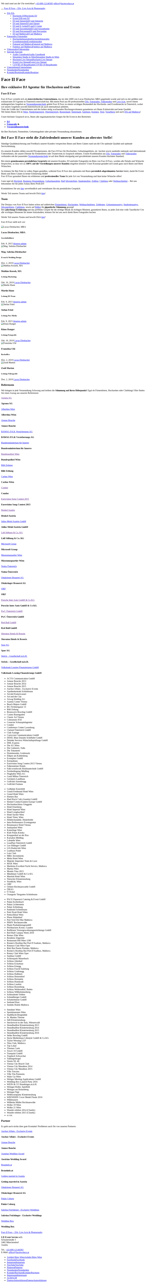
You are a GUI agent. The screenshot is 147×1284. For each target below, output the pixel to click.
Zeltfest (95, 181)
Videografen (106, 101)
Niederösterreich (36, 112)
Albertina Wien (8, 409)
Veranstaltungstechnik (36, 104)
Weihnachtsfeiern (87, 204)
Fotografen (116, 153)
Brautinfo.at (6, 1165)
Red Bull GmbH (8, 622)
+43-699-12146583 (44, 3)
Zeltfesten (100, 204)
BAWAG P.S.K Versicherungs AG (17, 431)
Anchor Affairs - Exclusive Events (16, 1131)
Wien (25, 112)
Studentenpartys (130, 204)
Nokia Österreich (9, 566)
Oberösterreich (51, 112)
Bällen (38, 207)
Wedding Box (7, 1221)
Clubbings (20, 207)
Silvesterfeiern (7, 207)
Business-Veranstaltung (33, 181)
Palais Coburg (7, 1198)
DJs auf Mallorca (132, 112)
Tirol (102, 112)
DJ (8, 121)
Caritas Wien (7, 476)
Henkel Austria (8, 510)
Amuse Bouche (8, 420)
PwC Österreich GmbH (12, 611)
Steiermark (76, 112)
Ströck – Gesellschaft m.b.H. (14, 656)
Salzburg (86, 112)
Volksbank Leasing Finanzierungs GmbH (20, 667)
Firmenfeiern (61, 204)
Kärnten (95, 112)
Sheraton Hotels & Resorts (13, 633)
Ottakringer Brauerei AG (12, 577)
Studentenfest (84, 181)
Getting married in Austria (13, 1176)
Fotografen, (95, 101)
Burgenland (65, 112)
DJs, (87, 101)
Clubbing (103, 181)
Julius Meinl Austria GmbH (13, 521)
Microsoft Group (8, 544)
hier (22, 188)
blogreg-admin (19, 243)
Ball (63, 181)
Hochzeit (18, 181)
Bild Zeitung (7, 465)
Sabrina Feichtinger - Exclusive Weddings (20, 1210)
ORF (3, 589)
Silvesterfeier (71, 181)
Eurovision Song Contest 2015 (15, 499)
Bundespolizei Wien (10, 454)
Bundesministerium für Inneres (15, 443)
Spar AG (5, 645)
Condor (4, 487)
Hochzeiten (73, 204)
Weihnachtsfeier (120, 181)
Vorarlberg (110, 112)
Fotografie (12, 124)
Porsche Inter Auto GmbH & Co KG (18, 600)
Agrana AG (6, 398)
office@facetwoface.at (64, 3)
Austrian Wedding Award (12, 1153)
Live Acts (121, 101)
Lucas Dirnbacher (21, 263)
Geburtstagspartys (114, 204)
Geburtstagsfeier (52, 181)
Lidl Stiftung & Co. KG (12, 532)
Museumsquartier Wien (11, 555)
